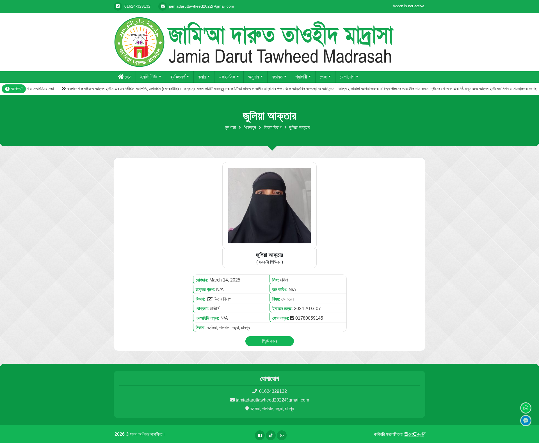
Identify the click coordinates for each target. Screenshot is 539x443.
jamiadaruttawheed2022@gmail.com (272, 400)
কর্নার (202, 77)
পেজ (323, 77)
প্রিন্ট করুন (269, 341)
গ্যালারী (301, 77)
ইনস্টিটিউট (148, 77)
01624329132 (272, 391)
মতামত (277, 77)
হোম (128, 77)
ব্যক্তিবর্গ (177, 77)
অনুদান (253, 77)
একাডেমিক (227, 77)
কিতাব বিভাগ (273, 127)
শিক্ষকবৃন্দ (250, 127)
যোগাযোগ (347, 77)
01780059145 (309, 318)
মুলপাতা (230, 127)
